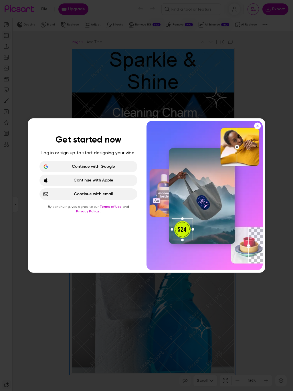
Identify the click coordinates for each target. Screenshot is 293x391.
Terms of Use (111, 207)
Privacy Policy (88, 211)
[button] (146, 195)
